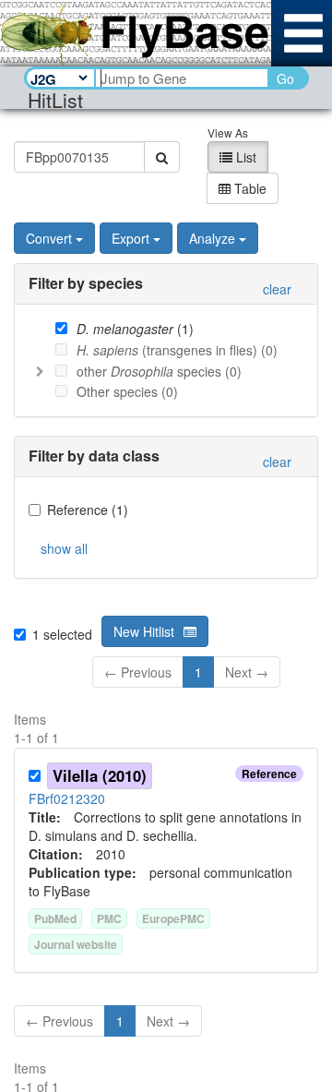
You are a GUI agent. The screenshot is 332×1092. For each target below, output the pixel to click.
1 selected (62, 634)
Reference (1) (87, 509)
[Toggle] (40, 370)
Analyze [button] (212, 238)
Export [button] (130, 238)
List (244, 157)
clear (277, 289)
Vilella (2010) (100, 775)
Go (285, 78)
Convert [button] (49, 238)
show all (64, 548)
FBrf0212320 (67, 798)
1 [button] (198, 672)
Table (249, 188)
